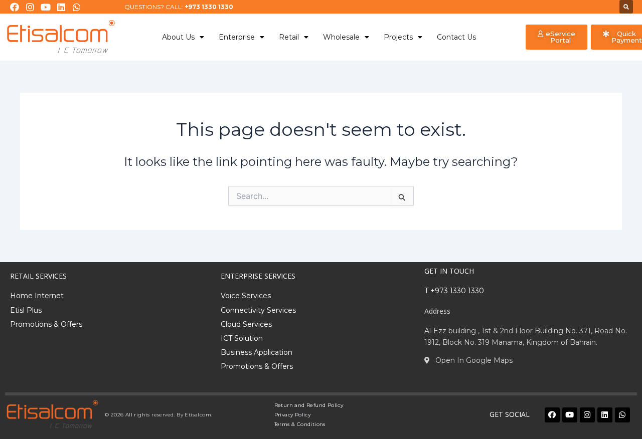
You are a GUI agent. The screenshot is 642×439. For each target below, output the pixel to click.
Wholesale (341, 37)
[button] (626, 7)
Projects (398, 37)
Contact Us (456, 37)
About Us (178, 37)
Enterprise (237, 37)
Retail (289, 37)
